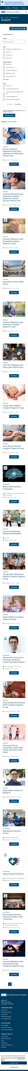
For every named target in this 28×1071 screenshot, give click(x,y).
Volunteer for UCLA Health (7, 1029)
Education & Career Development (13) (14, 92)
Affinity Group (4, 1042)
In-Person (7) (9, 55)
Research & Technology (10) (13, 99)
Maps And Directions (5, 1038)
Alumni (2, 1040)
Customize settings (14, 1067)
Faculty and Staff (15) (11, 70)
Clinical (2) (9, 86)
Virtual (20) (9, 58)
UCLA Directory (4, 1036)
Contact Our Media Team (6, 1045)
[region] (14, 1061)
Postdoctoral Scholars (6, 1016)
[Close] (26, 1053)
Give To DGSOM (4, 1025)
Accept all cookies (14, 1063)
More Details (14, 164)
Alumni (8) (8, 64)
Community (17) (10, 67)
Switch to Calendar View (16, 28)
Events (6, 17)
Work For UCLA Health (6, 1027)
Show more (6, 79)
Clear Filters (18, 104)
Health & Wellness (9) (11, 96)
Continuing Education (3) (12, 88)
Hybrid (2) (8, 52)
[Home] (1, 17)
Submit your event (9, 115)
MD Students (4, 1010)
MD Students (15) (10, 73)
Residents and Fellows (6, 1012)
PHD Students (4, 1014)
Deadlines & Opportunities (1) (13, 49)
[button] (15, 7)
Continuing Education (6, 1018)
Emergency (3, 1047)
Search (5, 38)
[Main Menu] (26, 12)
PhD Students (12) (11, 76)
